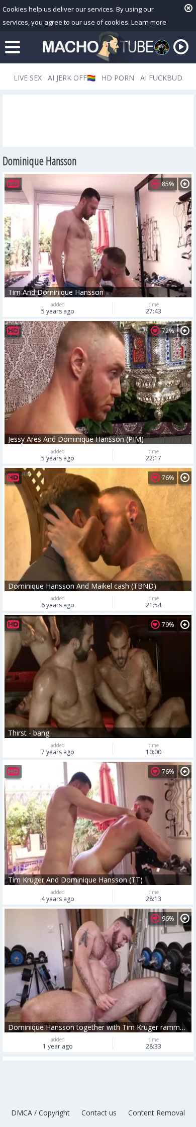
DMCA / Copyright (40, 1112)
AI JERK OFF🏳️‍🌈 (71, 78)
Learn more (148, 22)
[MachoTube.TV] (98, 47)
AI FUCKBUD (161, 78)
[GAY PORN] (161, 47)
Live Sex (28, 78)
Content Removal (156, 1112)
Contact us (99, 1112)
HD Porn (118, 78)
